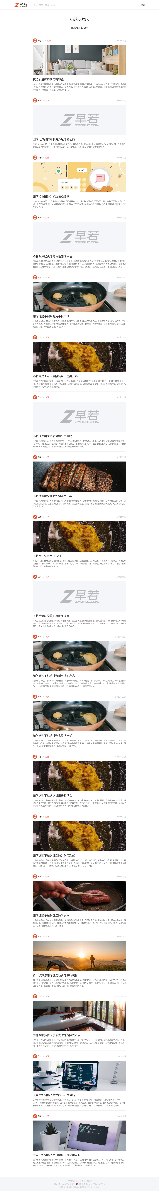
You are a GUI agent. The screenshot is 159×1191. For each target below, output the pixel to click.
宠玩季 (76, 1187)
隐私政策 (79, 1181)
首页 (35, 4)
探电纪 (83, 1187)
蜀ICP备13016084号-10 (64, 1184)
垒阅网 (69, 1187)
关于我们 (71, 1181)
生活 (53, 4)
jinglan (41, 40)
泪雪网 (62, 1187)
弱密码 (96, 1187)
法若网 (89, 1187)
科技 (47, 4)
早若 (40, 100)
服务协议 (88, 1181)
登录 (143, 4)
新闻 (41, 4)
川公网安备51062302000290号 (91, 1184)
